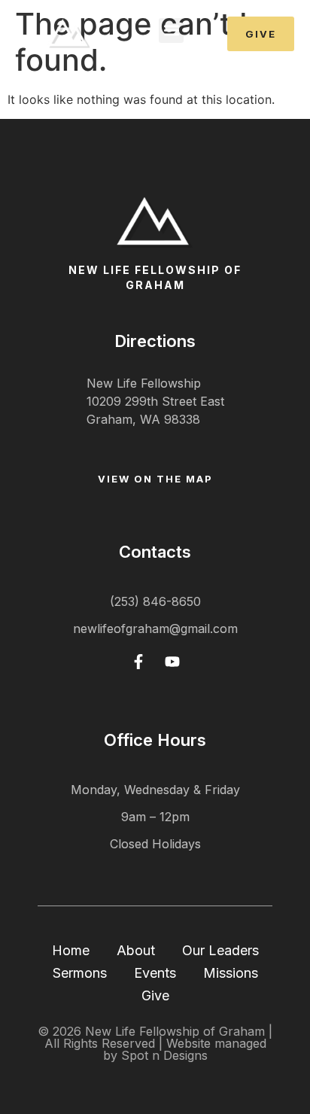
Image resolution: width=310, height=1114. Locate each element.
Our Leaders (220, 950)
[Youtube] (172, 662)
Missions (230, 973)
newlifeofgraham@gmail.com (155, 628)
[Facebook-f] (138, 662)
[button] (171, 30)
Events (155, 973)
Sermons (80, 973)
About (136, 950)
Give (155, 995)
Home (71, 950)
